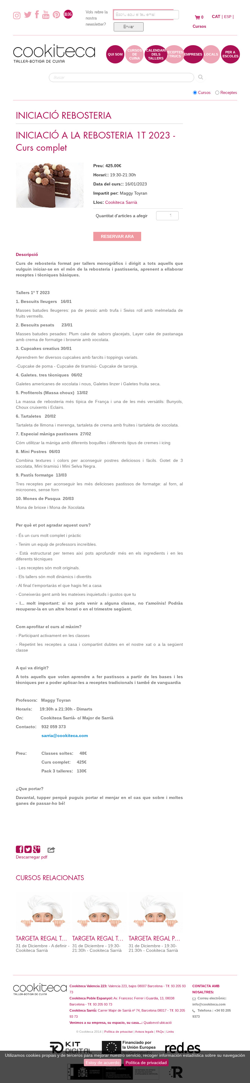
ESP (227, 17)
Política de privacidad (146, 1062)
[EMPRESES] (193, 60)
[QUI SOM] (115, 60)
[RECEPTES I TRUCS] (174, 60)
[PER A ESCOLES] (230, 60)
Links (170, 1031)
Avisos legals (144, 1031)
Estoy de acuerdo (103, 1062)
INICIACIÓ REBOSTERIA (64, 115)
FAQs (160, 1031)
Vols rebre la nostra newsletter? (97, 18)
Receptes (228, 93)
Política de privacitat (118, 1031)
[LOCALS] (211, 60)
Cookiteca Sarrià (121, 202)
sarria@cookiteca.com (64, 735)
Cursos (204, 93)
